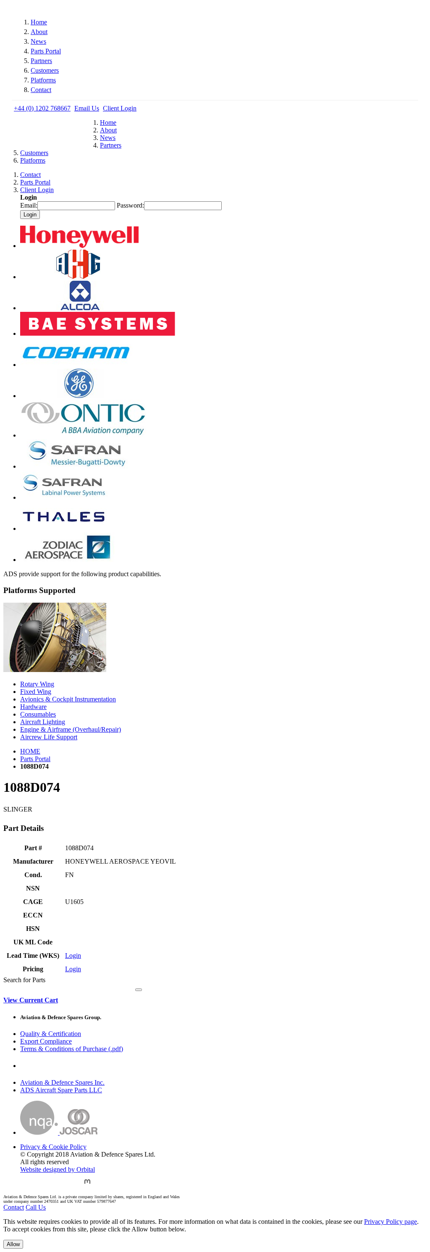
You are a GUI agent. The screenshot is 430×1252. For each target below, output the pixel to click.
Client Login (119, 108)
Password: (130, 205)
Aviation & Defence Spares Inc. (62, 1082)
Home (39, 22)
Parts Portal (46, 51)
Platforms (43, 80)
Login (73, 955)
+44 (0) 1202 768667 (42, 108)
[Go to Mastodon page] (87, 1185)
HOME (30, 751)
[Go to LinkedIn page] (68, 1185)
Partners (41, 60)
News (38, 41)
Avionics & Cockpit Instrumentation (68, 699)
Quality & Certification (50, 1033)
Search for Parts (24, 979)
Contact (41, 89)
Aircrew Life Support (48, 737)
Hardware (33, 706)
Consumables (38, 714)
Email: (28, 205)
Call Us (36, 1207)
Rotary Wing (37, 684)
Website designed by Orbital (57, 1169)
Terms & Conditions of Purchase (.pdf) (71, 1048)
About (39, 31)
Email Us (86, 108)
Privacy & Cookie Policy (53, 1146)
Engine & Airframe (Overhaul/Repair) (70, 729)
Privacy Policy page (390, 1221)
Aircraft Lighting (42, 721)
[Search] (138, 989)
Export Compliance (46, 1041)
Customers (45, 70)
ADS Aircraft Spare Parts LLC (61, 1090)
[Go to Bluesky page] (26, 1185)
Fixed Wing (35, 691)
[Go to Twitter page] (47, 1185)
